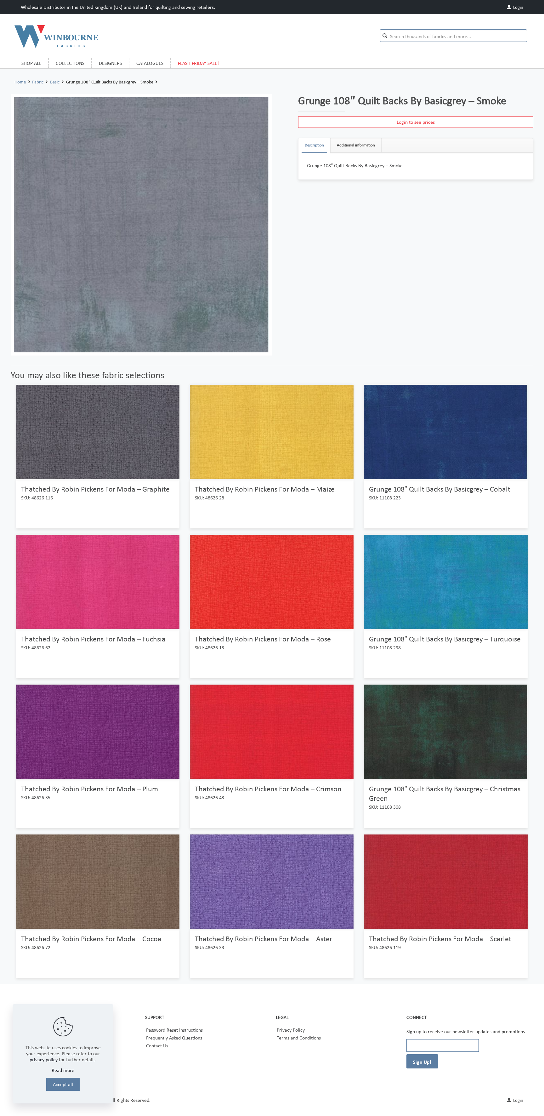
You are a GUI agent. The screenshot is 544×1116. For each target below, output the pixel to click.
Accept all (63, 1084)
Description (314, 145)
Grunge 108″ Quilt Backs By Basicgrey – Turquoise (445, 638)
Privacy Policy (291, 1030)
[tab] (314, 145)
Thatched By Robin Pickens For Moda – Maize (265, 488)
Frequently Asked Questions (174, 1038)
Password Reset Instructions (174, 1030)
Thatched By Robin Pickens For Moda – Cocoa (91, 938)
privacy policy (44, 1059)
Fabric (37, 82)
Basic (55, 82)
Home (20, 82)
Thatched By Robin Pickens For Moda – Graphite (95, 488)
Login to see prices (416, 122)
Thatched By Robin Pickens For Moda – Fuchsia (93, 638)
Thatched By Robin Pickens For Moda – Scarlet (440, 938)
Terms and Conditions (299, 1038)
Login (517, 7)
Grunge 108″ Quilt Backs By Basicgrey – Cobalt (439, 488)
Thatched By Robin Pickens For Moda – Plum (89, 788)
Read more (63, 1070)
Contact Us (157, 1046)
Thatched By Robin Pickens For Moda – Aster (263, 938)
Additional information (356, 145)
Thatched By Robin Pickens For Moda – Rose (263, 638)
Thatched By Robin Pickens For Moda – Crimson (268, 788)
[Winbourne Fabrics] (56, 36)
